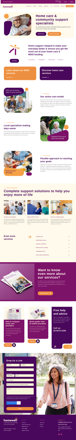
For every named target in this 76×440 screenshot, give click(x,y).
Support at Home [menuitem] (25, 430)
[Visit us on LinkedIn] (61, 434)
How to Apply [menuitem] (24, 428)
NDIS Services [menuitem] (25, 426)
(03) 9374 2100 (56, 6)
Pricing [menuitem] (41, 426)
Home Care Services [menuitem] (26, 424)
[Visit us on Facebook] (59, 434)
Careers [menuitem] (41, 424)
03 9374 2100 (59, 331)
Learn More (8, 77)
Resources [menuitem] (42, 422)
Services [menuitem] (24, 422)
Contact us (63, 6)
